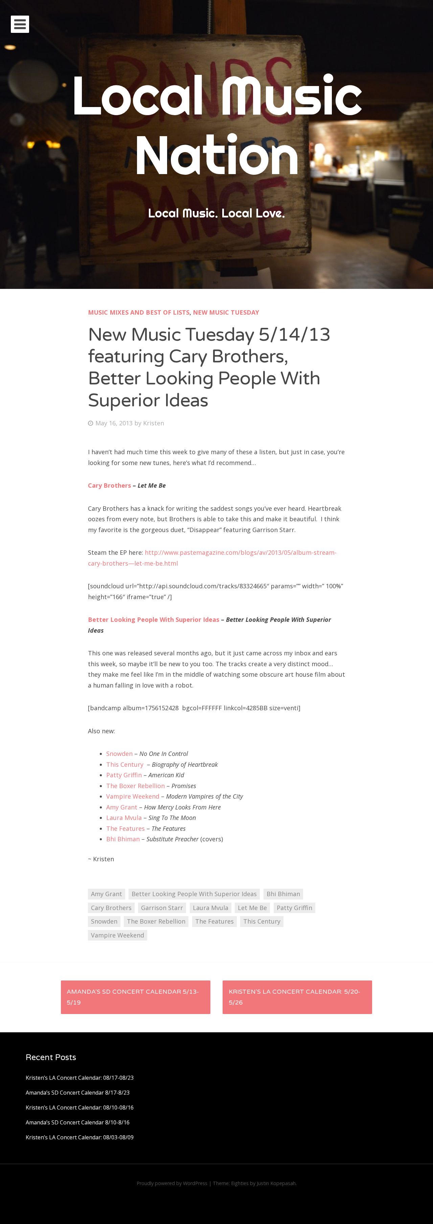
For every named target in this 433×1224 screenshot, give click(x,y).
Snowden (119, 754)
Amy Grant (121, 807)
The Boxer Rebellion (135, 786)
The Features (125, 828)
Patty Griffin (124, 775)
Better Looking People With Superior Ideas (153, 619)
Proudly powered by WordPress (172, 1183)
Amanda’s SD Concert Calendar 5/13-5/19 (133, 997)
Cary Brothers (109, 485)
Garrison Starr (162, 908)
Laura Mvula (124, 818)
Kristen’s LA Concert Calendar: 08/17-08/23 (80, 1077)
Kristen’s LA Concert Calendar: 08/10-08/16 (80, 1107)
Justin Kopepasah (276, 1183)
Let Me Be (252, 908)
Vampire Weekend (132, 796)
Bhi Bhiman (123, 839)
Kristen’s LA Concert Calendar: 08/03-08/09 (80, 1137)
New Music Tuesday (226, 312)
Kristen (153, 423)
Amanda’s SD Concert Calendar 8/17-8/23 (78, 1092)
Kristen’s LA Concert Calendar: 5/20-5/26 (294, 997)
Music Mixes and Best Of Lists (138, 312)
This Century (124, 764)
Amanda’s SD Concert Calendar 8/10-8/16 (78, 1122)
